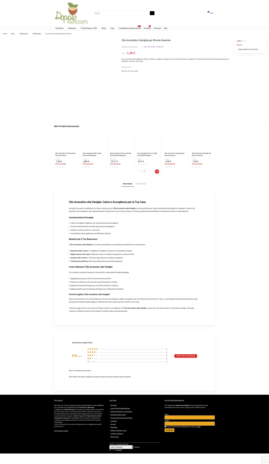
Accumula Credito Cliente (118, 415)
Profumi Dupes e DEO (89, 28)
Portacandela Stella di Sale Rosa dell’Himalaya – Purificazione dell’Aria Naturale (93, 155)
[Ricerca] (152, 13)
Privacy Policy (115, 437)
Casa (112, 28)
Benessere (72, 28)
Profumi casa (24, 33)
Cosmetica (59, 28)
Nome (167, 414)
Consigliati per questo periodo (130, 27)
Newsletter (114, 427)
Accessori (157, 28)
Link (198, 427)
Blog (165, 28)
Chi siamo (114, 405)
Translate (118, 450)
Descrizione (128, 184)
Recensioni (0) (141, 184)
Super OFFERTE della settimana (120, 408)
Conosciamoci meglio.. (61, 431)
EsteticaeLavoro (126, 67)
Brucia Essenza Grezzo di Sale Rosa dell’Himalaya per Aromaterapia (120, 155)
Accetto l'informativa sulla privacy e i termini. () (183, 427)
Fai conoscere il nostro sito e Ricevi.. (122, 418)
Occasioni (147, 27)
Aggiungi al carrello (157, 171)
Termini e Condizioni (117, 433)
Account (113, 424)
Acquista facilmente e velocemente (121, 411)
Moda (104, 28)
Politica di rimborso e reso (119, 430)
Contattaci (114, 421)
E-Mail (167, 421)
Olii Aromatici (37, 33)
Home (5, 33)
